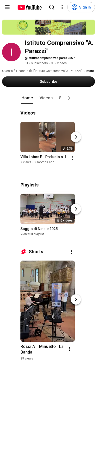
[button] (69, 98)
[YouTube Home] (29, 7)
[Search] (52, 7)
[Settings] (62, 7)
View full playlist (32, 234)
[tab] (27, 98)
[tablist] (48, 98)
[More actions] (72, 158)
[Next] (76, 137)
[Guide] (7, 7)
